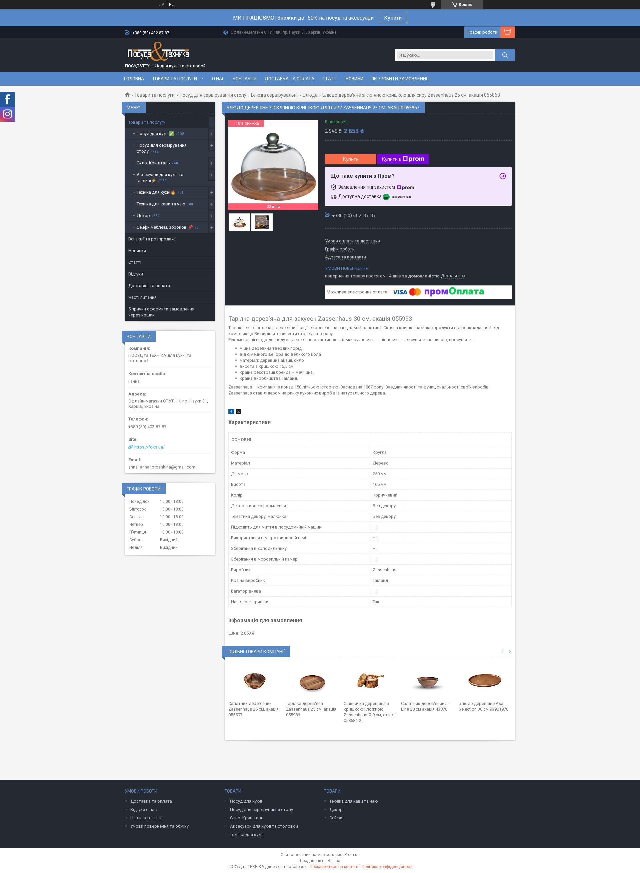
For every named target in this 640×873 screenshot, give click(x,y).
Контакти (245, 78)
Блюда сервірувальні (274, 95)
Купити (393, 18)
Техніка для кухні (247, 834)
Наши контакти (146, 817)
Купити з (391, 159)
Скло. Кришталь (153, 162)
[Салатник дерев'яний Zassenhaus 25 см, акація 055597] (254, 680)
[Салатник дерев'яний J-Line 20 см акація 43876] (427, 680)
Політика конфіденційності (387, 866)
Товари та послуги (174, 78)
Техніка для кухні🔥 (156, 192)
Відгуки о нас (143, 809)
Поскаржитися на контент (334, 866)
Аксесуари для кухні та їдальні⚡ (160, 177)
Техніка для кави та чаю (161, 203)
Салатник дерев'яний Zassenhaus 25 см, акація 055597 (253, 709)
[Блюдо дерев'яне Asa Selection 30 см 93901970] (485, 680)
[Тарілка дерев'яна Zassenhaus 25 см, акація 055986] (312, 680)
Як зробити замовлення (400, 78)
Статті (330, 78)
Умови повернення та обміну (159, 826)
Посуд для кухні (246, 801)
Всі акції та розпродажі (152, 238)
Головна (134, 78)
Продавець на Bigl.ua (320, 860)
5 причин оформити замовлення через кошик (161, 311)
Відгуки (135, 273)
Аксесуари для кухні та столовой (264, 826)
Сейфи (335, 817)
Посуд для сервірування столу (213, 95)
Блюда (310, 95)
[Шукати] (505, 55)
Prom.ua (352, 854)
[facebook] (231, 412)
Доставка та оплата (289, 78)
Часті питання (142, 297)
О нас (218, 78)
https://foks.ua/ (149, 447)
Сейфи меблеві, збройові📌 (165, 227)
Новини (354, 78)
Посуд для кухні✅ (155, 133)
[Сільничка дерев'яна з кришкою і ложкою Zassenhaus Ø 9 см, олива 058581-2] (370, 680)
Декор (143, 215)
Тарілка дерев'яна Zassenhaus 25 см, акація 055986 (311, 709)
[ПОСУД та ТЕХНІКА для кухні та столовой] (158, 52)
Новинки (137, 250)
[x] (238, 412)
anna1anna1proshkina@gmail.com (161, 467)
